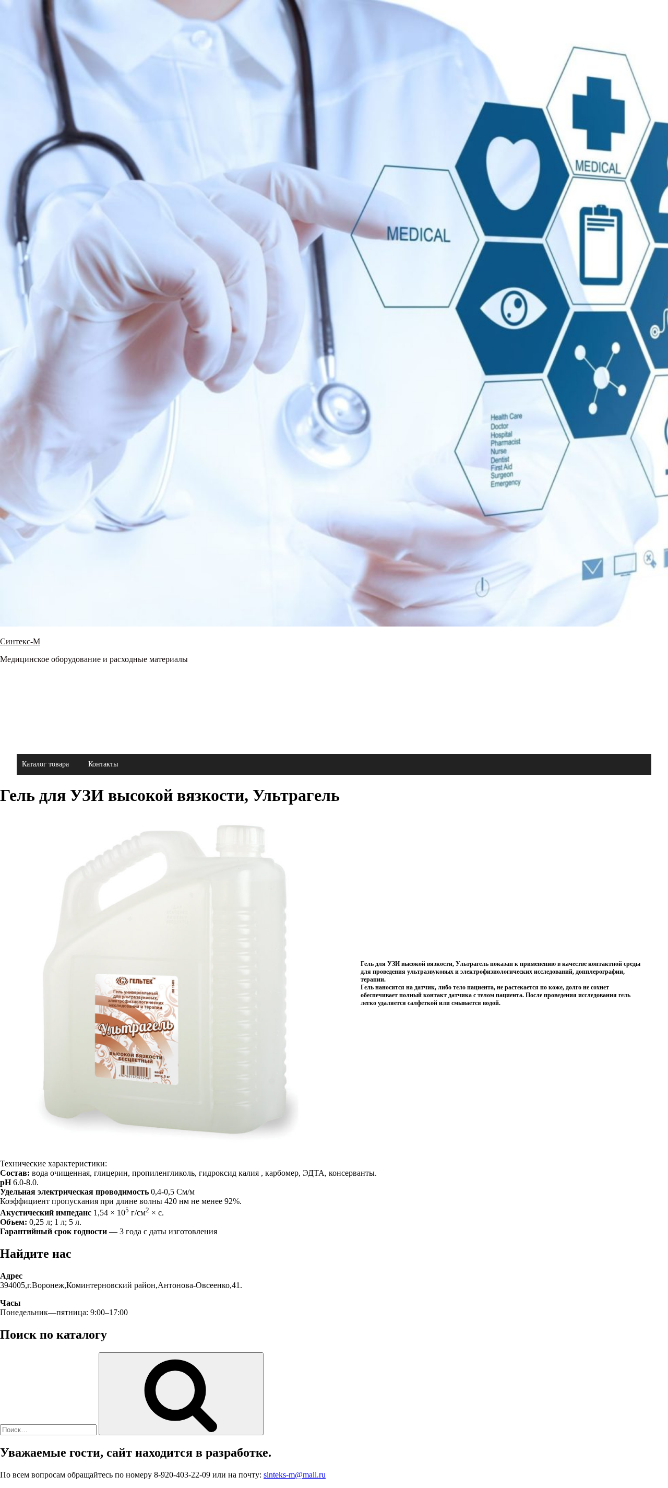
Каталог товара (45, 764)
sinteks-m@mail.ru (295, 1474)
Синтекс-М (20, 641)
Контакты (103, 764)
